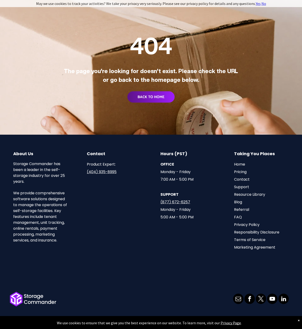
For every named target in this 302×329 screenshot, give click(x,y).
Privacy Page (231, 323)
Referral (241, 209)
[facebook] (249, 299)
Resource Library (249, 194)
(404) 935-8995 (102, 172)
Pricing (240, 172)
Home (239, 164)
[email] (238, 299)
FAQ (238, 217)
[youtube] (272, 299)
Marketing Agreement (254, 247)
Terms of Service (249, 239)
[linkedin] (283, 299)
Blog (238, 202)
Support (241, 187)
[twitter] (261, 299)
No (263, 3)
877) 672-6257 (176, 202)
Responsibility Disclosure (256, 232)
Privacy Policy (247, 224)
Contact (242, 179)
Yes (258, 3)
